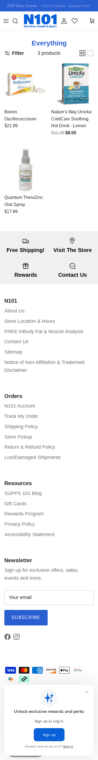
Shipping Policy (21, 426)
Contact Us (16, 341)
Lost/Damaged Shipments (32, 457)
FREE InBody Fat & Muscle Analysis (43, 331)
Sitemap (13, 352)
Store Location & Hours (29, 321)
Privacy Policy (19, 524)
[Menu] (6, 21)
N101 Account (19, 406)
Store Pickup (18, 437)
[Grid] (82, 53)
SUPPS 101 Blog (23, 493)
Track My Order (21, 416)
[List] (90, 53)
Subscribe (26, 617)
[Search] (18, 21)
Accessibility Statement (29, 534)
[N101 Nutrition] (40, 21)
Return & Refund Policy (29, 447)
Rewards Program (24, 513)
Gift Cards (15, 503)
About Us (14, 311)
